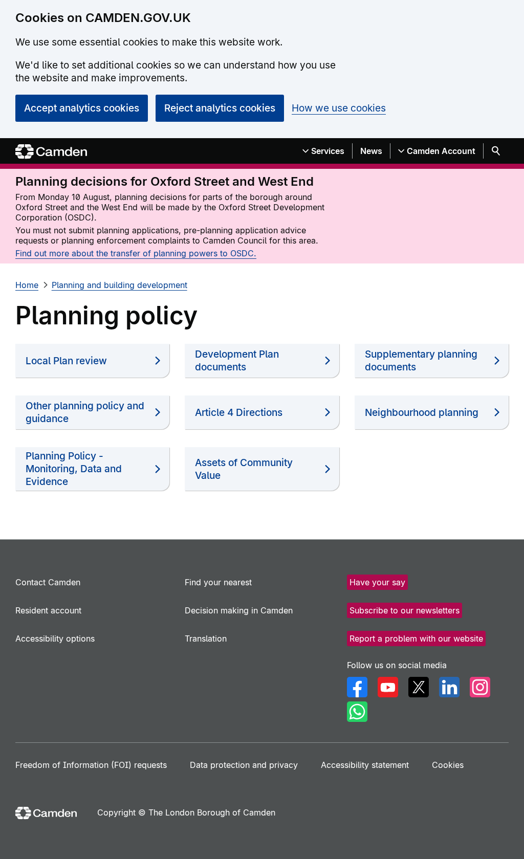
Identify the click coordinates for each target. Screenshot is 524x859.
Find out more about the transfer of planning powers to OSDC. (135, 253)
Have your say (377, 582)
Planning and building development (119, 285)
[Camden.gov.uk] (51, 151)
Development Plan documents (237, 360)
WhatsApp (357, 711)
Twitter (418, 687)
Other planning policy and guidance (85, 412)
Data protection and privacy (244, 765)
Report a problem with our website (416, 638)
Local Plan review (66, 361)
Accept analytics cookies (81, 108)
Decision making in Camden (239, 610)
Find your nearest (218, 582)
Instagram (480, 687)
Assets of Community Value (244, 469)
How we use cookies (339, 108)
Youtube (388, 687)
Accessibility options (55, 638)
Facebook (357, 687)
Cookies (448, 765)
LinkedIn (449, 687)
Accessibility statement (365, 765)
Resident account (48, 610)
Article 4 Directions (238, 413)
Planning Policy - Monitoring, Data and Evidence (74, 469)
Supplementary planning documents (421, 360)
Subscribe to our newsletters (405, 610)
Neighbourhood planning (421, 413)
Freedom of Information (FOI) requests (91, 765)
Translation (206, 638)
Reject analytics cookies (219, 108)
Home (26, 285)
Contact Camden (47, 582)
